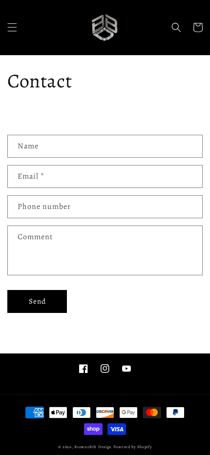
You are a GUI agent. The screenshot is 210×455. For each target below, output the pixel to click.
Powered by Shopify (132, 447)
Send (37, 301)
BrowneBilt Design (93, 447)
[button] (12, 27)
